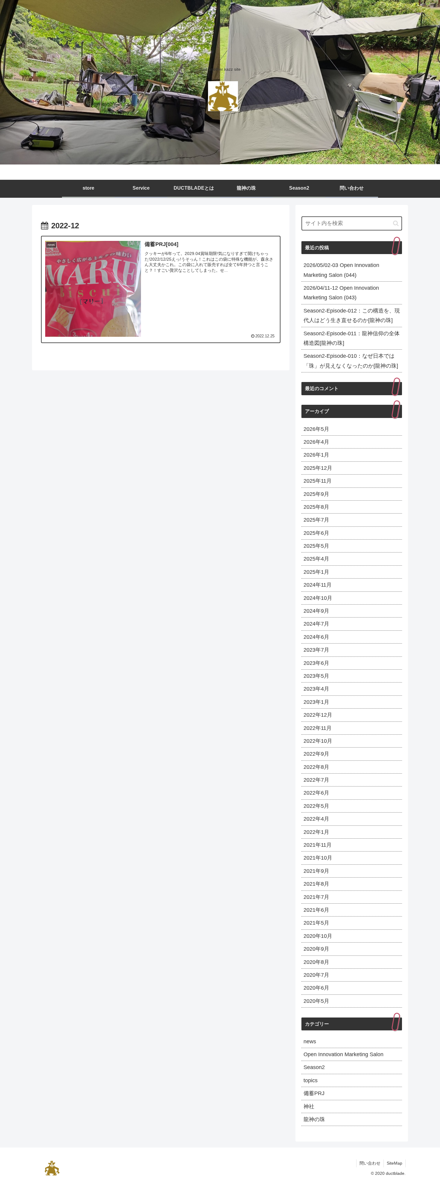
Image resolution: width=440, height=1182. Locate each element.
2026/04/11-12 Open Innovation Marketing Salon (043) (341, 293)
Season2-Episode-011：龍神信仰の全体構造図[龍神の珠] (352, 338)
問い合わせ (369, 1163)
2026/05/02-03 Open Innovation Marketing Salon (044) (341, 270)
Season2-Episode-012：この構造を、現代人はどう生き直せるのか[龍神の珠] (352, 315)
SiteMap (394, 1163)
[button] (396, 223)
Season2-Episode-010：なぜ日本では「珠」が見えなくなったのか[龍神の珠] (351, 361)
